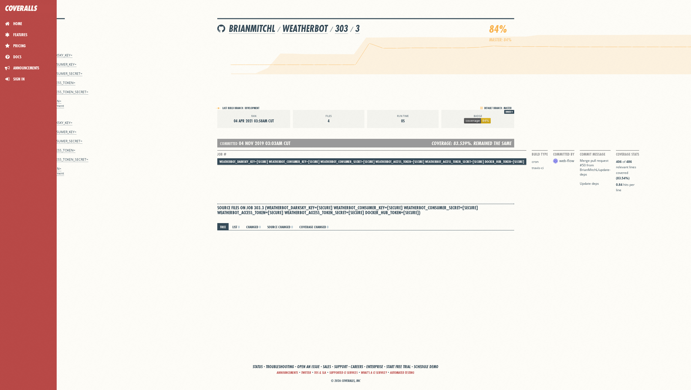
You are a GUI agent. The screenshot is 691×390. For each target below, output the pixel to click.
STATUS (258, 366)
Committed (229, 143)
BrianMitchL (252, 28)
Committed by (563, 154)
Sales (327, 366)
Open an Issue (308, 366)
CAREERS (357, 366)
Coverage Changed (313, 226)
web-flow (566, 160)
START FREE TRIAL (398, 366)
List (236, 226)
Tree (223, 226)
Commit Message (592, 154)
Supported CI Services (343, 372)
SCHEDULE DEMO (426, 366)
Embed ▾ (509, 111)
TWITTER (306, 372)
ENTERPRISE (374, 366)
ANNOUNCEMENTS (287, 372)
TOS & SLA (320, 372)
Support (340, 366)
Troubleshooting (280, 366)
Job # (221, 154)
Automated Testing (402, 372)
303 (341, 28)
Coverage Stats (627, 154)
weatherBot (305, 28)
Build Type (540, 154)
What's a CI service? (374, 372)
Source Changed (280, 226)
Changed (253, 226)
